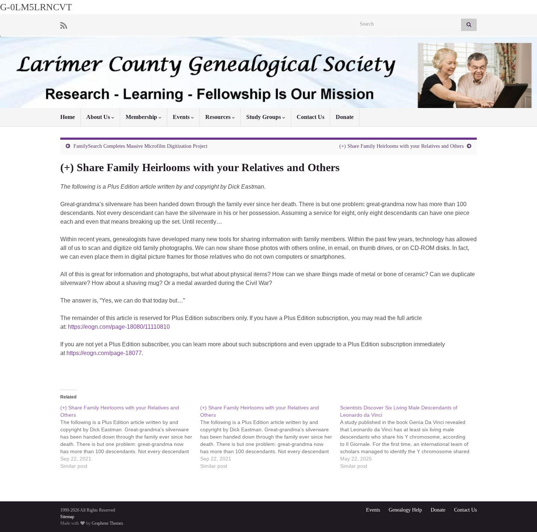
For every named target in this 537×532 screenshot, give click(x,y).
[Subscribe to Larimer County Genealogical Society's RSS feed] (63, 25)
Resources (218, 117)
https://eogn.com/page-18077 (104, 353)
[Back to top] (520, 515)
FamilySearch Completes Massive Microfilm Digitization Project (140, 146)
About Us (98, 117)
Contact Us (310, 117)
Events (182, 117)
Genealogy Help (405, 510)
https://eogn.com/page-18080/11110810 (119, 327)
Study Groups (264, 117)
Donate (345, 117)
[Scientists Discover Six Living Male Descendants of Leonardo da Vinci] (410, 437)
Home (67, 117)
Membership (142, 117)
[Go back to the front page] (268, 72)
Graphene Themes (107, 523)
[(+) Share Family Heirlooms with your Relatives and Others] (130, 437)
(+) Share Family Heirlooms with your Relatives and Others (401, 146)
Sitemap (67, 516)
